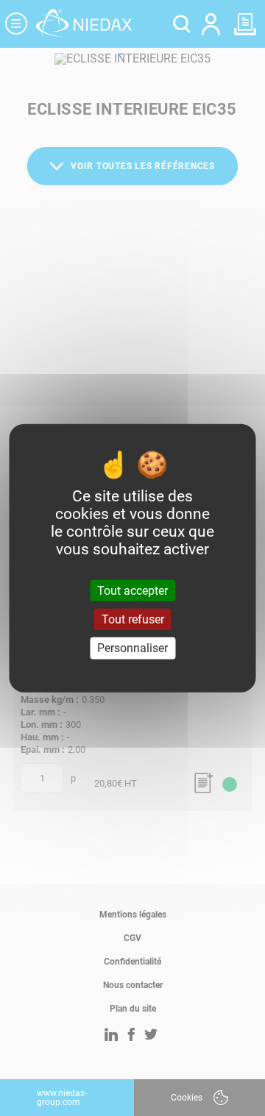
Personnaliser (132, 648)
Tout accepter (132, 591)
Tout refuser (133, 619)
